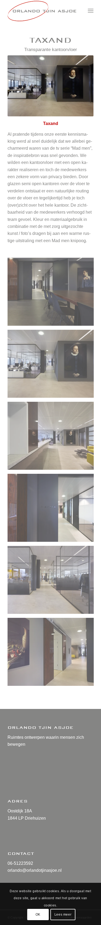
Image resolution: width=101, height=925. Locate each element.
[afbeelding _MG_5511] (53, 654)
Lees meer (62, 914)
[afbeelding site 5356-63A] (53, 438)
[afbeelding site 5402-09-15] (53, 366)
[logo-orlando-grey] (42, 10)
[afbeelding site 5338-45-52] (53, 510)
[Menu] (90, 10)
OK (38, 914)
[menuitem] (90, 10)
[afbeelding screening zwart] (53, 582)
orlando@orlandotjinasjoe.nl (35, 870)
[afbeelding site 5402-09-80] (53, 294)
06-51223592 (20, 863)
